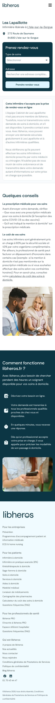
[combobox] (28, 60)
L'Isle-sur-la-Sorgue (40, 27)
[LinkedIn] (10, 676)
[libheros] (10, 5)
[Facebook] (4, 676)
